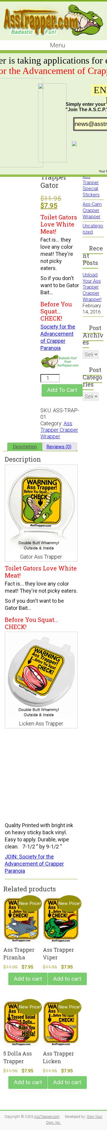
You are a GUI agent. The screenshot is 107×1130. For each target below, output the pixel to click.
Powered (39, 181)
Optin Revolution (65, 181)
